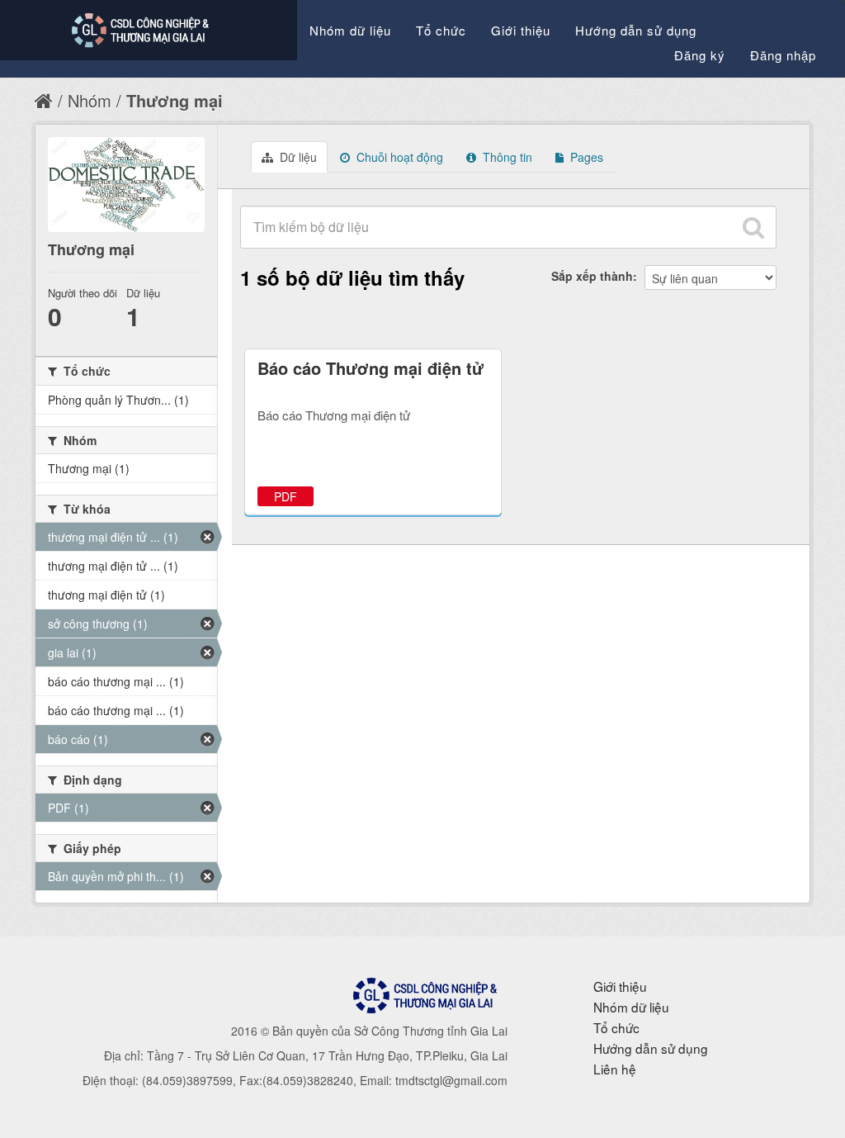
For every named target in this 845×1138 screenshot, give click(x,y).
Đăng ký (699, 55)
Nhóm (89, 100)
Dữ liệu (296, 157)
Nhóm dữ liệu (350, 30)
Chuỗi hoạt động (398, 157)
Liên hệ (614, 1069)
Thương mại (174, 100)
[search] (753, 227)
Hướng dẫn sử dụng (635, 30)
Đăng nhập (783, 55)
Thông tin (505, 157)
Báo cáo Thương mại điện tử (370, 368)
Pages (585, 157)
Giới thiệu (520, 30)
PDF (285, 496)
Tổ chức (441, 30)
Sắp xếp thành (592, 276)
